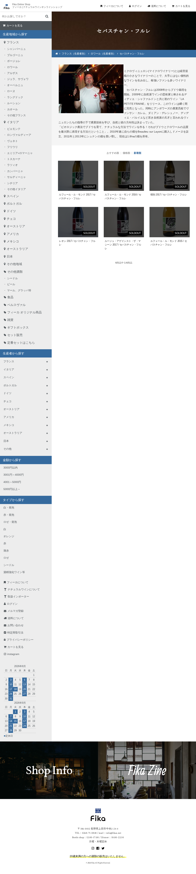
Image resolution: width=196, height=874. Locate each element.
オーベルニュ (15, 85)
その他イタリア (16, 189)
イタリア (13, 122)
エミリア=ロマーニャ (20, 153)
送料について (158, 6)
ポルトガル (14, 203)
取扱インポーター (18, 596)
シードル (12, 278)
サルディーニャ (16, 177)
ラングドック (15, 97)
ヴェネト (12, 141)
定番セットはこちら (21, 342)
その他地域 (14, 264)
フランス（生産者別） (74, 53)
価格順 (126, 153)
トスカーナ (13, 159)
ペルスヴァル (16, 304)
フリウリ (12, 146)
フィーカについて (113, 6)
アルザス (12, 73)
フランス (13, 42)
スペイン (13, 196)
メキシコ (13, 241)
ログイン (137, 6)
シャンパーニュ (16, 48)
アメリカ (13, 234)
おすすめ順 (113, 153)
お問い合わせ (15, 625)
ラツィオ (12, 164)
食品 (10, 297)
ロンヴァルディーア (19, 134)
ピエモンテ (13, 128)
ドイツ (11, 211)
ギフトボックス (18, 327)
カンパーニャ (15, 171)
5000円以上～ (11, 489)
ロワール (12, 67)
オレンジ (8, 536)
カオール (12, 109)
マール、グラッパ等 (19, 290)
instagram (13, 654)
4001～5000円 (12, 482)
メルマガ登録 (15, 610)
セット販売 (15, 335)
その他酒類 (15, 271)
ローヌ (11, 91)
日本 (10, 256)
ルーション (13, 103)
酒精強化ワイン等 (14, 572)
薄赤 (6, 550)
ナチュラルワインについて (24, 589)
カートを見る (182, 6)
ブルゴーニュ (15, 55)
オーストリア (16, 226)
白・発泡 (8, 507)
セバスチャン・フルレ (132, 53)
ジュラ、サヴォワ (18, 79)
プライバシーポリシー (20, 639)
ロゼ (6, 557)
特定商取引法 (15, 632)
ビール (11, 284)
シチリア (12, 183)
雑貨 (10, 319)
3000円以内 (10, 467)
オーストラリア (17, 248)
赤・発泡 (8, 514)
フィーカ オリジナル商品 (24, 312)
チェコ (11, 218)
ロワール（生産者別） (103, 53)
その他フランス (16, 115)
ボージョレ (13, 61)
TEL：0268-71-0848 (85, 833)
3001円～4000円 (13, 474)
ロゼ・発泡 (10, 521)
